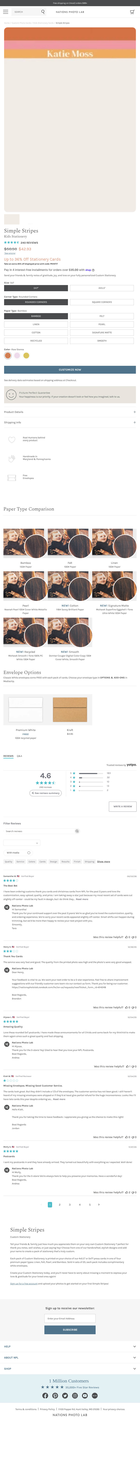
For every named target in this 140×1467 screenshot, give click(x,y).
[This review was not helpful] (133, 937)
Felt (102, 316)
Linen (36, 324)
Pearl (102, 324)
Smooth (102, 340)
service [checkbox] (20, 861)
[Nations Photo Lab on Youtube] (85, 1396)
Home (7, 23)
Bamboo (36, 316)
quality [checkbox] (8, 861)
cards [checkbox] (43, 861)
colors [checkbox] (32, 861)
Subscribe (70, 1329)
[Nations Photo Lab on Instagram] (75, 1396)
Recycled (36, 340)
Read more (82, 899)
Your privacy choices (114, 1409)
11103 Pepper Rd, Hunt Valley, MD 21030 (78, 1409)
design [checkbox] (53, 861)
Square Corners (102, 302)
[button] (90, 774)
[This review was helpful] (126, 937)
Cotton (36, 332)
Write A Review (123, 806)
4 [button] (80, 1204)
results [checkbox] (65, 861)
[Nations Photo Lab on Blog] (95, 1396)
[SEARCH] (28, 12)
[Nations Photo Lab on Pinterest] (55, 1396)
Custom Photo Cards (21, 23)
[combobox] (28, 12)
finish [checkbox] (77, 861)
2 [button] (59, 1204)
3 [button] (70, 1204)
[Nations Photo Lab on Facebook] (45, 1396)
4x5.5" (102, 288)
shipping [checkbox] (89, 861)
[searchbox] (39, 831)
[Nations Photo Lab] (70, 12)
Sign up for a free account (24, 1283)
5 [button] (90, 1204)
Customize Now (70, 369)
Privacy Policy (47, 1409)
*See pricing (9, 253)
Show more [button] (103, 861)
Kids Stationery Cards (43, 23)
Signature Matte (102, 332)
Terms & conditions (26, 1409)
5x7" (36, 288)
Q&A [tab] (19, 756)
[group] (12, 219)
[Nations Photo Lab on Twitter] (65, 1396)
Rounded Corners (36, 302)
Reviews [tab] (8, 756)
